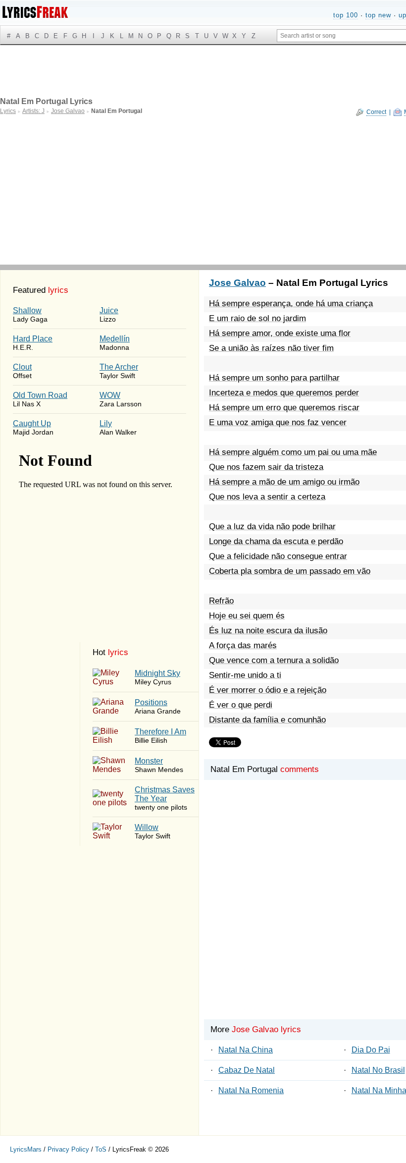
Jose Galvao (237, 282)
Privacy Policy (68, 1149)
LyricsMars (26, 1149)
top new (378, 15)
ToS (100, 1149)
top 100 (345, 15)
